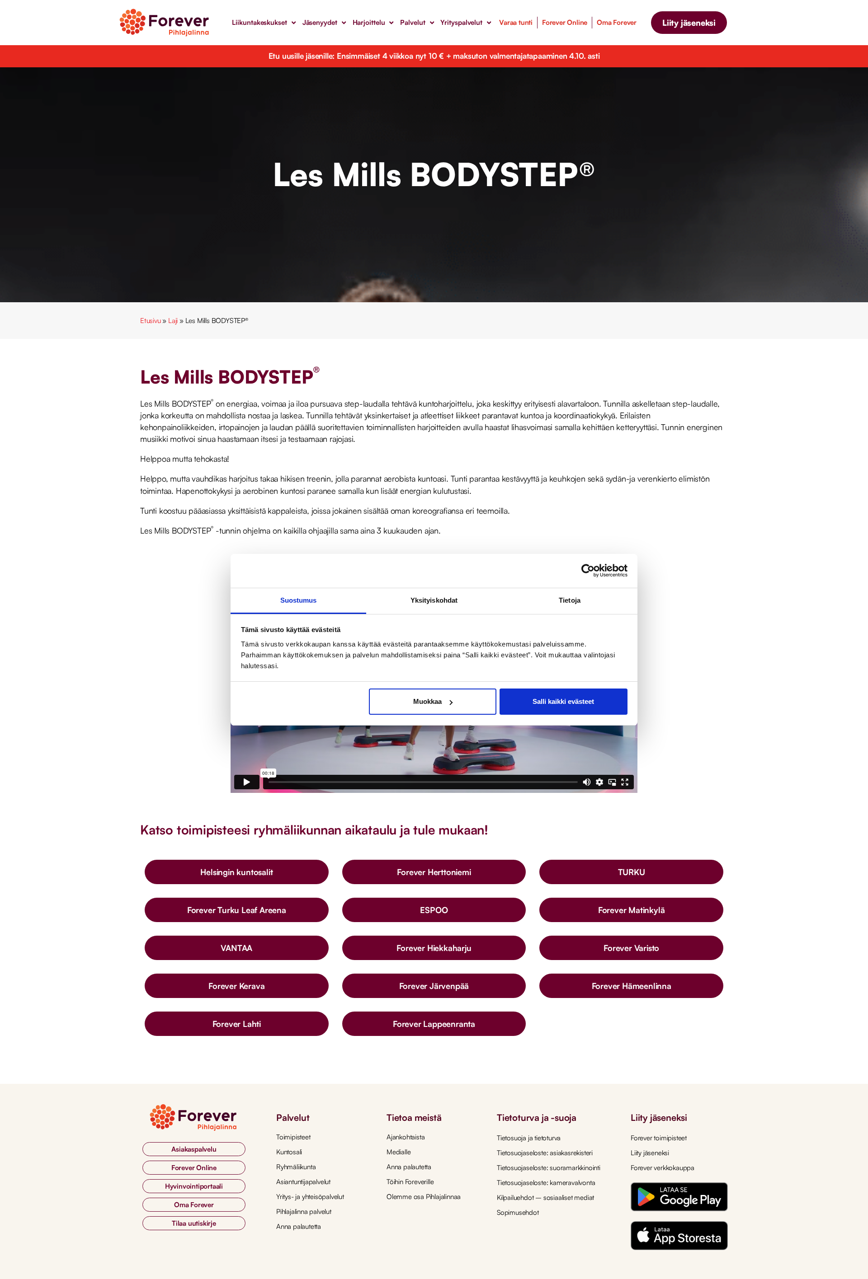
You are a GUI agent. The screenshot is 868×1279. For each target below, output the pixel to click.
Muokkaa (427, 701)
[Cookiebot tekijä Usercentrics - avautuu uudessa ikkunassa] (587, 570)
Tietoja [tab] (569, 600)
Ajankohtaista (406, 1137)
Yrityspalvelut (461, 22)
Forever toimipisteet (659, 1138)
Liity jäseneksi (650, 1152)
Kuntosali (289, 1152)
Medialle (398, 1152)
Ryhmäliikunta (296, 1166)
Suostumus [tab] (298, 600)
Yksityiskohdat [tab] (434, 600)
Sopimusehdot (518, 1212)
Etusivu (150, 320)
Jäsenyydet (319, 22)
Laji (173, 320)
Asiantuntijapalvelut (303, 1181)
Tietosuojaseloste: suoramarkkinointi (548, 1167)
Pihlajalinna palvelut (303, 1211)
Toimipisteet (293, 1137)
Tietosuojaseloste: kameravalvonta (546, 1182)
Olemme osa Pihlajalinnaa (424, 1196)
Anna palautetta (298, 1226)
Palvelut (412, 22)
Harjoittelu (369, 22)
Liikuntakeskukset (259, 22)
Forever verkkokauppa (662, 1167)
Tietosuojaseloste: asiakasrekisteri (545, 1152)
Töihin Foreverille (410, 1181)
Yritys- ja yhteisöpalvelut (310, 1196)
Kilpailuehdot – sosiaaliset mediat (545, 1197)
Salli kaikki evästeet (563, 701)
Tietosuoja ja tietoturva (529, 1138)
